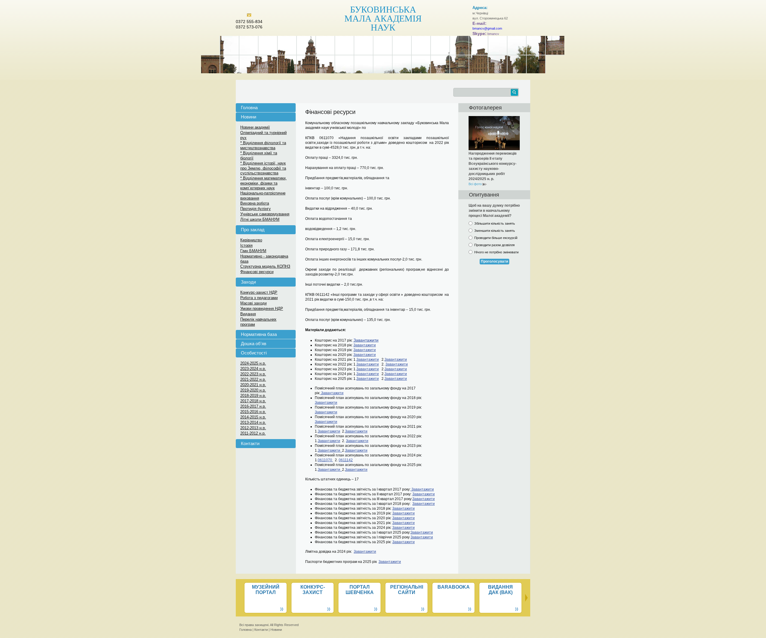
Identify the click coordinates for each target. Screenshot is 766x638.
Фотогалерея (485, 108)
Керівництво (251, 240)
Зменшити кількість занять (494, 230)
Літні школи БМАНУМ (259, 219)
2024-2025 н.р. (253, 363)
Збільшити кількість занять (494, 223)
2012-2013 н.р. (253, 428)
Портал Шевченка (360, 589)
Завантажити (364, 345)
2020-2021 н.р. (253, 385)
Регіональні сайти (406, 589)
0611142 (346, 460)
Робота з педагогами (259, 298)
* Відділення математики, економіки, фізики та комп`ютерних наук (263, 183)
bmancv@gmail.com (487, 28)
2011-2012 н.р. (253, 433)
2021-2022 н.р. (253, 379)
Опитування (484, 195)
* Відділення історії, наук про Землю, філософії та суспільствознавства (263, 168)
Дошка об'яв (253, 343)
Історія (246, 245)
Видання (248, 314)
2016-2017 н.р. (253, 406)
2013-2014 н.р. (253, 422)
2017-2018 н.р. (253, 401)
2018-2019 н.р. (253, 395)
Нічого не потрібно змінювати (496, 252)
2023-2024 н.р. (253, 368)
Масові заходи (253, 303)
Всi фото (476, 184)
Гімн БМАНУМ (253, 251)
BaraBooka (453, 587)
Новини (248, 116)
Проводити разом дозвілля (494, 245)
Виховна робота (254, 203)
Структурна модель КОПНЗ (265, 266)
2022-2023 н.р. (253, 374)
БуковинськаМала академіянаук (383, 18)
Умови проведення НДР (261, 308)
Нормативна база (259, 334)
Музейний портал (265, 589)
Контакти (250, 443)
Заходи (248, 281)
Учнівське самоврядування (264, 214)
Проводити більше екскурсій (495, 238)
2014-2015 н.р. (253, 417)
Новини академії (255, 127)
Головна (249, 107)
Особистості (254, 352)
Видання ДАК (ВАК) (500, 589)
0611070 (325, 460)
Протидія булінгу (255, 208)
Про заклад (253, 229)
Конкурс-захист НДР (258, 292)
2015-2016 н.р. (253, 411)
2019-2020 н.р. (253, 390)
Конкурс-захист (312, 589)
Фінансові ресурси (256, 271)
